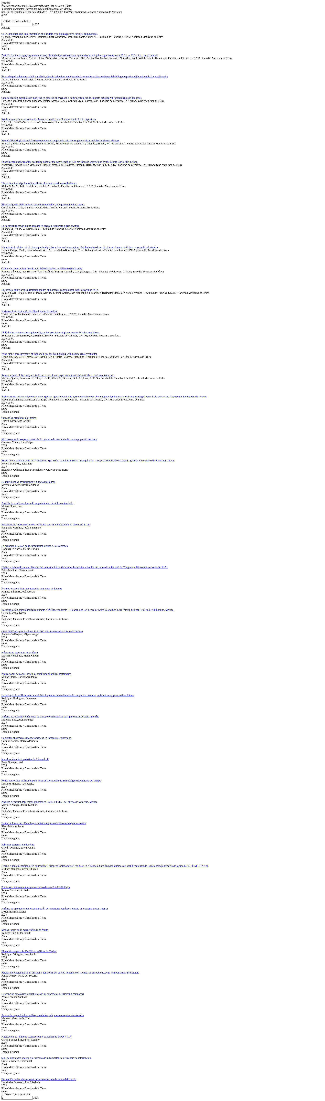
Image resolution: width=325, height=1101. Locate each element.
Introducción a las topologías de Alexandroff (25, 759)
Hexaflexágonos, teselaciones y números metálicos (28, 481)
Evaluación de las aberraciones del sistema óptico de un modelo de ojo (38, 1079)
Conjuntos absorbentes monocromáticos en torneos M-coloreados (36, 737)
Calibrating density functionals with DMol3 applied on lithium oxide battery (41, 268)
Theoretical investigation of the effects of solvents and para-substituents (39, 183)
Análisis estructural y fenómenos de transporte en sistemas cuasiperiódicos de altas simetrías (50, 716)
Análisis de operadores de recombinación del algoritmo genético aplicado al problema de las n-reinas (54, 908)
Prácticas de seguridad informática (19, 652)
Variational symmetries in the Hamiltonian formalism (29, 311)
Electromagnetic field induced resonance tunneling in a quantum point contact (42, 204)
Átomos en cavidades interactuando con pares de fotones (31, 588)
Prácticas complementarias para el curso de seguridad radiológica (35, 887)
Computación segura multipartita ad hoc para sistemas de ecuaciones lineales (42, 631)
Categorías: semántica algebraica (18, 417)
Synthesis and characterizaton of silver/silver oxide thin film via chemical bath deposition (48, 119)
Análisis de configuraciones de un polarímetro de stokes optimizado (37, 503)
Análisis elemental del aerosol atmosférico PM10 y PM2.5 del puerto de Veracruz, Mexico (49, 801)
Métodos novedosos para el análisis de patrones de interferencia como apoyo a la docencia (49, 439)
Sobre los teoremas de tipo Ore (17, 844)
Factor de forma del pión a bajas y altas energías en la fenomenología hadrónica (43, 823)
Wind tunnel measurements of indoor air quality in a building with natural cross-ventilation (49, 353)
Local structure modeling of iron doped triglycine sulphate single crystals (40, 225)
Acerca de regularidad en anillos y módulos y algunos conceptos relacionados (42, 1015)
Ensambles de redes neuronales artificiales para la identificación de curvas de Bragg (45, 524)
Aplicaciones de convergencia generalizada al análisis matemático (36, 673)
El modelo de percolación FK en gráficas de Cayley (29, 951)
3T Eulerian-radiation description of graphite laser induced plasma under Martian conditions (50, 332)
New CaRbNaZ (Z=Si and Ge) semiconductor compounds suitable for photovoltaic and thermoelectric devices (60, 140)
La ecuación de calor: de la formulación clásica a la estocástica (34, 545)
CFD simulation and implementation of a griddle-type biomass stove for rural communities (49, 33)
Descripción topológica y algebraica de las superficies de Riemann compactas (42, 993)
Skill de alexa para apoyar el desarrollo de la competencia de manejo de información (46, 1057)
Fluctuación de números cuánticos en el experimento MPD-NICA (36, 1036)
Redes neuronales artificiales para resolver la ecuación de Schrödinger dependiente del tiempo (51, 780)
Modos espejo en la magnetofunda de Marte (24, 929)
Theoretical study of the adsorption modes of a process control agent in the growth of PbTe (49, 289)
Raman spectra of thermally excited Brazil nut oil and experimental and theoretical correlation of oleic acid (57, 375)
